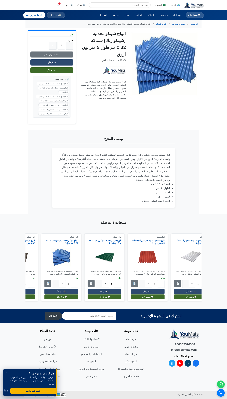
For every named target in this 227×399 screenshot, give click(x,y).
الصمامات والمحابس (91, 354)
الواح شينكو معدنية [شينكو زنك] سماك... (54, 105)
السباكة (151, 15)
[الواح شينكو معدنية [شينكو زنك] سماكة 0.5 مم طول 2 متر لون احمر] (149, 257)
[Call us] (221, 393)
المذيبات (91, 361)
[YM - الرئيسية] (194, 5)
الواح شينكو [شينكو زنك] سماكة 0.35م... (53, 88)
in (188, 363)
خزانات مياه (131, 354)
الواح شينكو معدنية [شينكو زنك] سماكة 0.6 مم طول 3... (193, 241)
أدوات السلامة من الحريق (91, 368)
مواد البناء (177, 15)
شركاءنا (116, 15)
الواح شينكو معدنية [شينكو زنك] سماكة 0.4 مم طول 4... (106, 241)
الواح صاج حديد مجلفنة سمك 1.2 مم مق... (53, 83)
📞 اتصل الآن (192, 291)
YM (198, 394)
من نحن (47, 339)
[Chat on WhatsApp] (221, 384)
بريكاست (164, 15)
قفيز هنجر (91, 376)
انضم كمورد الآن (33, 390)
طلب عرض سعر (52, 54)
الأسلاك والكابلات (91, 339)
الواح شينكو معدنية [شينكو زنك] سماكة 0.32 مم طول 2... (63, 241)
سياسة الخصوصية (47, 361)
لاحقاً (6, 391)
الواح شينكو (64, 92)
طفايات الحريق (131, 376)
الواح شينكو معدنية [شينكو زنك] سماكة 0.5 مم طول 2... (149, 241)
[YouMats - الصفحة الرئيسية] (114, 70)
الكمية (70, 40)
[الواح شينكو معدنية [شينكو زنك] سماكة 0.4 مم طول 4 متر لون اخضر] (106, 257)
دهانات (127, 15)
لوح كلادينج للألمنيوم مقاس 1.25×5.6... (54, 101)
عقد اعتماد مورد (47, 354)
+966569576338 (184, 344)
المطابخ (139, 15)
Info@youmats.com (184, 349)
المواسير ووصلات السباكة (131, 368)
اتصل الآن (52, 62)
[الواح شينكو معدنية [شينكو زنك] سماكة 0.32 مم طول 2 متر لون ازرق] (62, 257)
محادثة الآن (52, 70)
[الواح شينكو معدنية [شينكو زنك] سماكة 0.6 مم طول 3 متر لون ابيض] (192, 257)
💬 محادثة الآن (192, 297)
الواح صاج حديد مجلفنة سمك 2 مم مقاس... (52, 96)
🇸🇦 (160, 5)
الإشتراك (53, 316)
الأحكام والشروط (47, 346)
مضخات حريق (131, 346)
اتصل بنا (103, 15)
